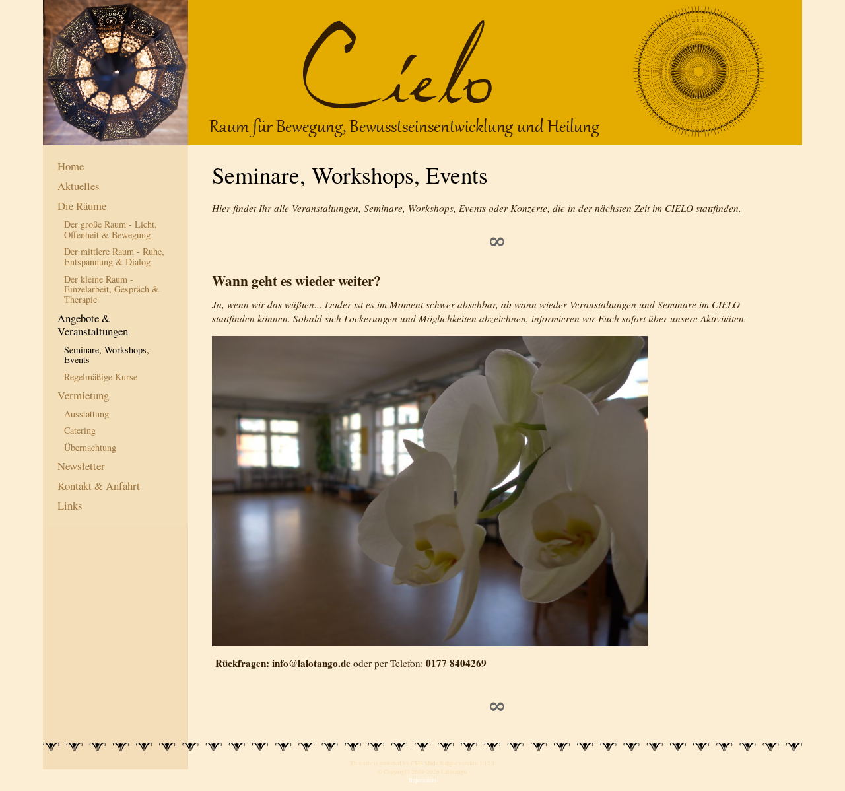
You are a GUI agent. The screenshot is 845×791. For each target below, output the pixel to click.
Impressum (422, 780)
